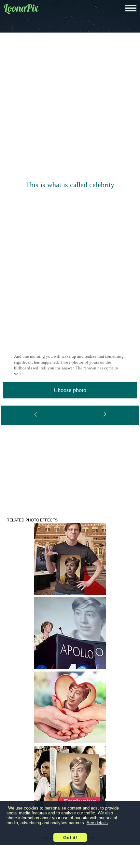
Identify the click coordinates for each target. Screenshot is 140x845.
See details (97, 822)
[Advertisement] (70, 107)
